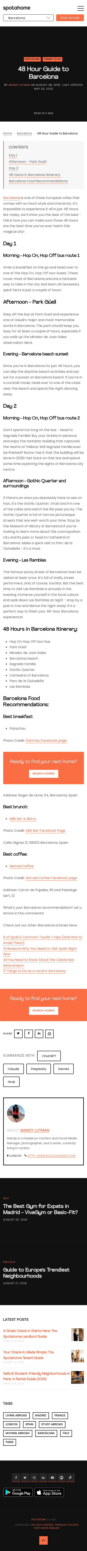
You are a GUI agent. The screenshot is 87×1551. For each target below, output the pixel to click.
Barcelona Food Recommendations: (38, 181)
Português (41, 1528)
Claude (13, 1069)
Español (48, 1525)
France (59, 1415)
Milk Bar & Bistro (23, 818)
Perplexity (38, 1069)
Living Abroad (16, 1415)
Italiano (73, 1525)
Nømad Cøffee (22, 866)
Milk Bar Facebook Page (45, 830)
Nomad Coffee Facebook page (51, 878)
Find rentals (70, 18)
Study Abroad (52, 1424)
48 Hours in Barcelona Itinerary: (35, 174)
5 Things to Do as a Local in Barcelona (34, 971)
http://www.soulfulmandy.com (52, 1156)
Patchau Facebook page (46, 740)
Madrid (40, 1415)
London (12, 1424)
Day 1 (13, 155)
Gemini (63, 1069)
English (54, 1528)
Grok (11, 1082)
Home (7, 133)
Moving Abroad (18, 1433)
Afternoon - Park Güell (27, 161)
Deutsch (36, 1525)
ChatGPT (49, 1056)
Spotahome (38, 1520)
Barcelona (32, 59)
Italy (66, 1433)
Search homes (44, 774)
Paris (10, 1442)
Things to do (52, 59)
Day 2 (13, 168)
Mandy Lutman (19, 85)
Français (61, 1525)
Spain (29, 1424)
